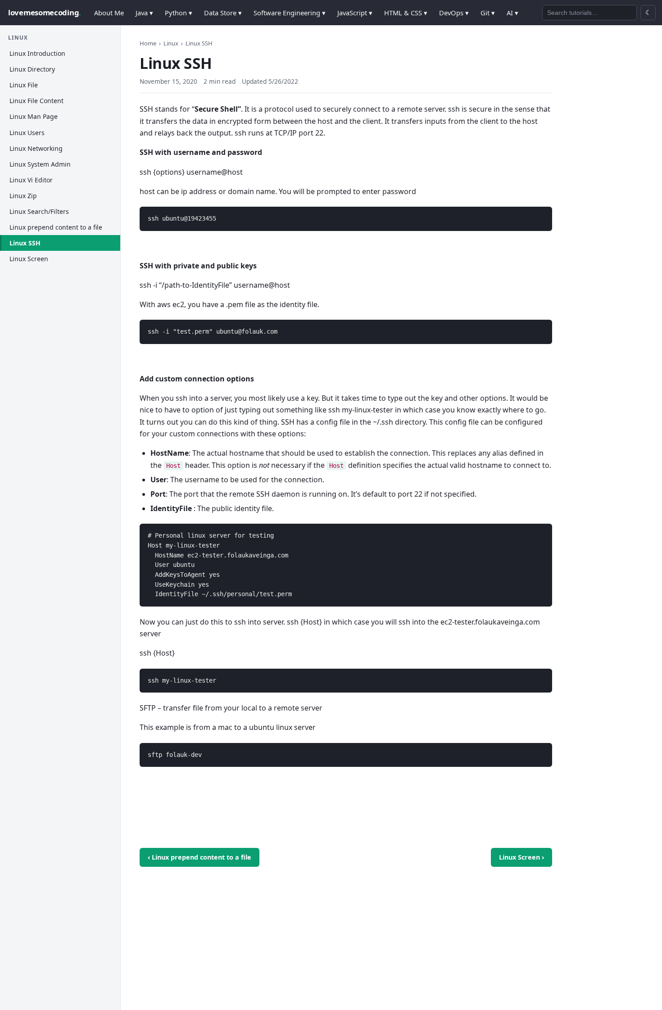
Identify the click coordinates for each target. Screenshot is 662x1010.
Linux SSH (25, 243)
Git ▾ (488, 12)
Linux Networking (36, 148)
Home (148, 43)
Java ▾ (144, 12)
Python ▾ (178, 12)
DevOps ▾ (454, 12)
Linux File (23, 85)
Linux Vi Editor (31, 180)
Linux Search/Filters (39, 211)
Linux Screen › (521, 857)
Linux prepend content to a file (55, 227)
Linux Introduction (37, 54)
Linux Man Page (33, 117)
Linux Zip (23, 195)
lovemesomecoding (44, 12)
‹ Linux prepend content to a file (199, 857)
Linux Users (27, 132)
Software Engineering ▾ (290, 12)
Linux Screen (28, 259)
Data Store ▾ (223, 12)
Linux (170, 43)
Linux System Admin (40, 164)
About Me (109, 12)
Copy (537, 214)
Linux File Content (36, 101)
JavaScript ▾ (354, 12)
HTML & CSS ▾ (405, 12)
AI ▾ (512, 12)
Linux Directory (32, 69)
